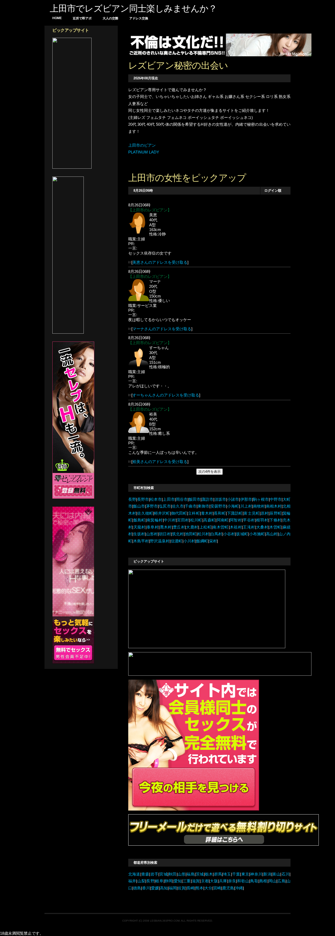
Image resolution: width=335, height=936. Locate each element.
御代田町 (179, 513)
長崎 (190, 888)
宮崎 (217, 888)
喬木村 (166, 527)
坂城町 (242, 534)
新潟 (267, 874)
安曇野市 (218, 506)
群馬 (218, 874)
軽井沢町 (162, 513)
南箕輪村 (155, 520)
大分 (208, 888)
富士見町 (252, 513)
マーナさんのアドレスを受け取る (161, 329)
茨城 (200, 874)
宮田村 (183, 520)
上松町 (205, 527)
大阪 (214, 881)
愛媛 (155, 888)
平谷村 (249, 520)
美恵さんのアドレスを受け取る (159, 262)
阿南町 (222, 520)
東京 (245, 874)
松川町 (196, 520)
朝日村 (165, 534)
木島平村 (141, 541)
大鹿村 (192, 527)
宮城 (163, 874)
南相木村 (274, 506)
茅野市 (152, 506)
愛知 (178, 881)
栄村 (213, 541)
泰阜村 (153, 527)
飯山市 (139, 506)
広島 (281, 881)
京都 (205, 881)
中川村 (170, 520)
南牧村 (259, 506)
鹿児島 (228, 888)
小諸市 (233, 499)
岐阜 (159, 881)
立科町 (194, 513)
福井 (132, 881)
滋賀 (196, 881)
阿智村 (236, 520)
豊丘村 (179, 527)
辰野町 (276, 513)
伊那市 (246, 499)
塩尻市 (165, 506)
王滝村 (249, 527)
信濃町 (176, 541)
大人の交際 (110, 18)
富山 (276, 874)
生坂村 (139, 534)
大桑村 (262, 527)
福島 (191, 874)
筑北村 (178, 534)
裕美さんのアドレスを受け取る (159, 462)
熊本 (199, 888)
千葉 (236, 874)
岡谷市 (182, 499)
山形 (182, 874)
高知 (164, 888)
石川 (285, 874)
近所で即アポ (82, 18)
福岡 (173, 888)
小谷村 (229, 534)
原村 (265, 513)
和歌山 (243, 881)
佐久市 (178, 506)
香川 (146, 888)
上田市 (169, 499)
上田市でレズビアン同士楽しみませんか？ (133, 8)
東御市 (203, 506)
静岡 (169, 881)
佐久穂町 (145, 513)
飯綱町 (202, 541)
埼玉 (227, 874)
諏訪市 (207, 499)
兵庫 (223, 881)
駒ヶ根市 (261, 499)
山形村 (152, 534)
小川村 (189, 541)
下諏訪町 (235, 513)
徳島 (137, 888)
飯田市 (194, 499)
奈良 (232, 881)
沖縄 (239, 888)
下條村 (275, 520)
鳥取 (254, 881)
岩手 (154, 874)
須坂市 (220, 499)
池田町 (191, 534)
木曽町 (275, 527)
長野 (132, 499)
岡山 (273, 881)
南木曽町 (221, 527)
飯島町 (139, 520)
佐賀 (182, 888)
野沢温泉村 (160, 541)
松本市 (156, 499)
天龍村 (139, 527)
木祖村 (236, 527)
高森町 (209, 520)
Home (57, 18)
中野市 (276, 499)
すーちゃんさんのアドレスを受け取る (165, 395)
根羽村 (262, 520)
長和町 (220, 513)
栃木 (209, 874)
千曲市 (191, 506)
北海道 (134, 874)
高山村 (272, 534)
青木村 (207, 513)
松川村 (203, 534)
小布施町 (257, 534)
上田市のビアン (142, 145)
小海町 (233, 506)
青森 (145, 874)
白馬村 (216, 534)
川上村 (246, 506)
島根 (263, 881)
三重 (187, 881)
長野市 (143, 499)
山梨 (141, 881)
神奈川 (256, 874)
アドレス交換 (138, 18)
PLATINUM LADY (143, 152)
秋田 (173, 874)
